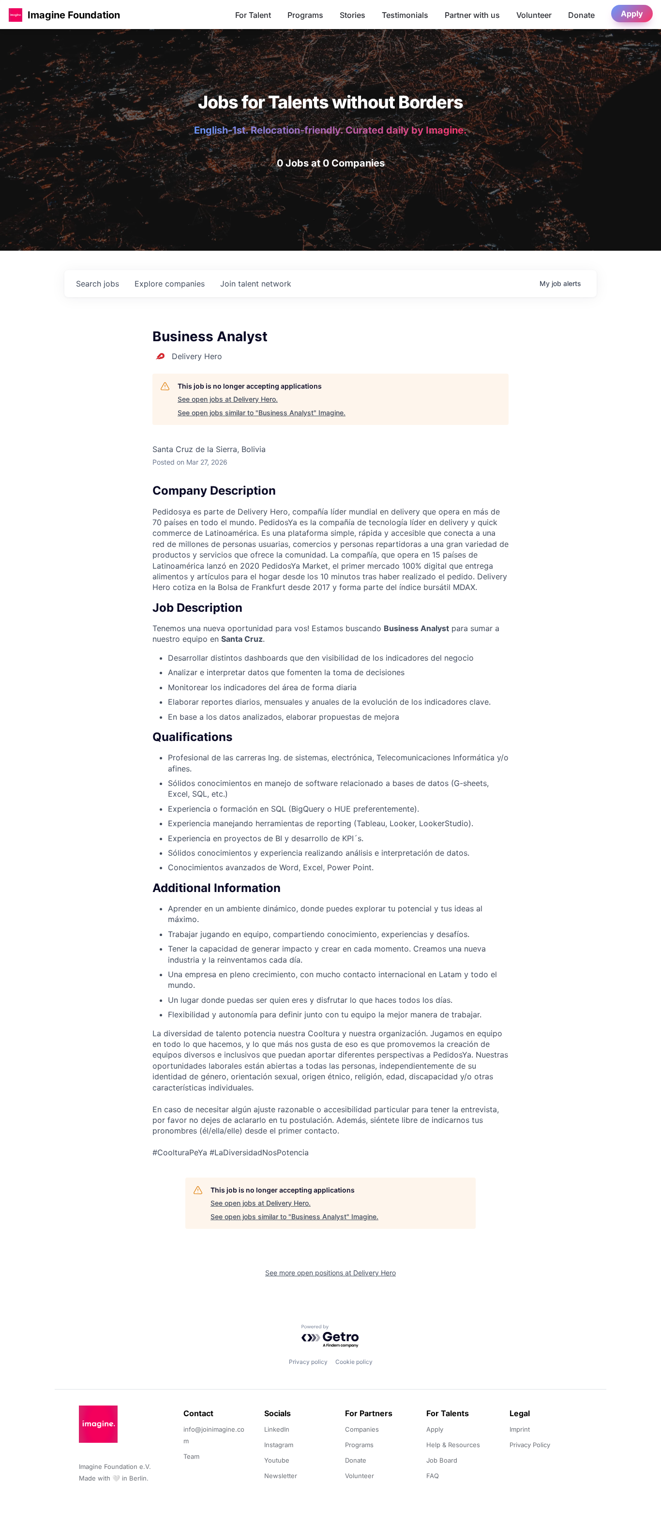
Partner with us (472, 15)
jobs (97, 283)
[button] (15, 15)
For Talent (253, 15)
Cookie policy (354, 1361)
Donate (581, 15)
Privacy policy (308, 1361)
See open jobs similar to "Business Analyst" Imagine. (262, 412)
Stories (352, 15)
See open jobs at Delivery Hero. (228, 399)
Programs (305, 15)
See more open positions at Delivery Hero (330, 1273)
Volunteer (534, 15)
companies (170, 283)
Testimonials (405, 15)
